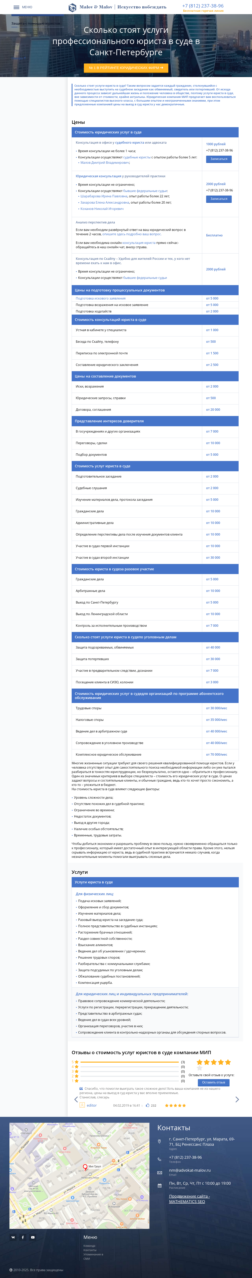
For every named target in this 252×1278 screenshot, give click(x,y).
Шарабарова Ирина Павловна (104, 196)
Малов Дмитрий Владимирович (105, 162)
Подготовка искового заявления (101, 298)
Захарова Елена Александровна (105, 202)
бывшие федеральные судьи (145, 191)
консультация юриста (139, 243)
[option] (155, 1097)
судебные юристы (137, 157)
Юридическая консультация (98, 176)
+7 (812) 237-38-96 (203, 5)
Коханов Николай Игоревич (102, 209)
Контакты (89, 1250)
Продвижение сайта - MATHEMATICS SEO (189, 1198)
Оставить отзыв (213, 1082)
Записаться (218, 159)
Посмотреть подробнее (79, 1167)
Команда (89, 1246)
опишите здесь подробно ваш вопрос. (132, 234)
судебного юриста (129, 142)
